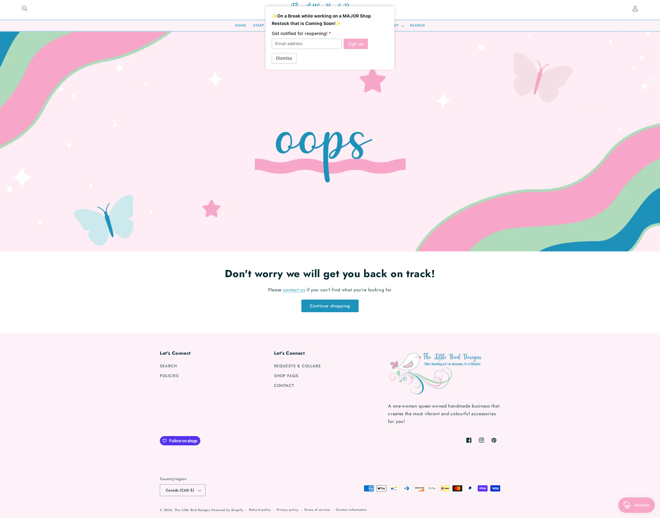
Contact (284, 385)
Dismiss (284, 58)
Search (168, 366)
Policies (169, 376)
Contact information (351, 509)
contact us (294, 289)
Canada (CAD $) (180, 490)
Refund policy (260, 509)
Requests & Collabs (297, 366)
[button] (25, 8)
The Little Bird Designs (192, 510)
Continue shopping (330, 306)
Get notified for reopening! (301, 33)
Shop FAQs (286, 376)
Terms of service (317, 509)
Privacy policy (288, 509)
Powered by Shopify (227, 510)
